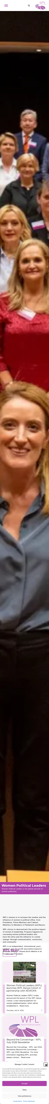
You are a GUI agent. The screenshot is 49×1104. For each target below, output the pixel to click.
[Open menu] (6, 5)
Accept (24, 1084)
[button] (45, 1064)
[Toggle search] (29, 5)
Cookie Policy (17, 1101)
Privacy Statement (29, 1101)
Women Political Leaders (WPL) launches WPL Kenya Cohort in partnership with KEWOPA (24, 988)
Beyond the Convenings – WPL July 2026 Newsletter (23, 1041)
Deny (25, 1090)
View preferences (24, 1096)
